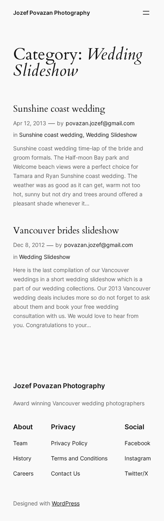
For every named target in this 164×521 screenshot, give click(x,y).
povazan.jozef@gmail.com (100, 123)
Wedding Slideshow (111, 134)
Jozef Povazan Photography (51, 12)
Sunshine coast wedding (59, 108)
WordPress (66, 503)
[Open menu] (146, 13)
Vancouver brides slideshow (66, 230)
